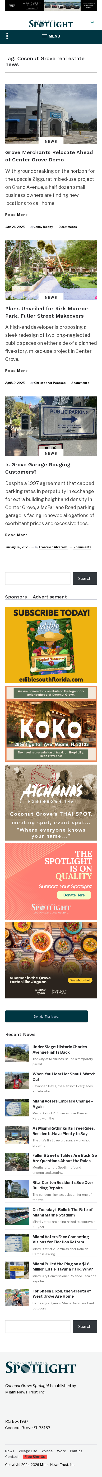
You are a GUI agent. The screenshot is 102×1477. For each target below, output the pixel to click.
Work (61, 1451)
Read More (16, 215)
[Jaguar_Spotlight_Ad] (51, 925)
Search (84, 578)
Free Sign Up (35, 1457)
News (51, 141)
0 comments (68, 227)
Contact (12, 1457)
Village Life (28, 1451)
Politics (76, 1451)
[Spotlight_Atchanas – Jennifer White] (51, 768)
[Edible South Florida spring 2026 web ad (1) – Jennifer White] (51, 610)
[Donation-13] (51, 846)
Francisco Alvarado (53, 547)
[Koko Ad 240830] (51, 689)
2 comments (80, 383)
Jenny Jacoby (43, 227)
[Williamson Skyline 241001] (51, 3)
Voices (47, 1451)
